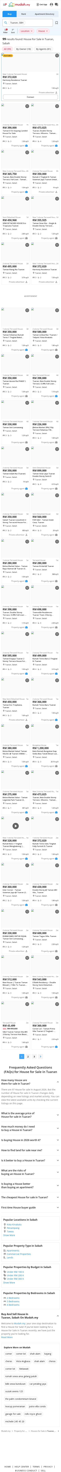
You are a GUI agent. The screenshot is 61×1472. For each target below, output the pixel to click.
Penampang (13, 1227)
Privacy (48, 1466)
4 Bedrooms (13, 1304)
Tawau (10, 1231)
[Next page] (40, 1056)
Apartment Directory (44, 14)
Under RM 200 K (15, 1275)
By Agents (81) (43, 49)
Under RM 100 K (15, 1271)
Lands (10, 1257)
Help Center (22, 1466)
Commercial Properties (19, 1253)
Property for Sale (21, 1431)
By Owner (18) (23, 49)
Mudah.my (19, 1323)
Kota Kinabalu (14, 1224)
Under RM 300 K (15, 1278)
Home (8, 1466)
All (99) (7, 49)
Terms (36, 1466)
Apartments (13, 1250)
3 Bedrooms (13, 1301)
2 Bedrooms (13, 1297)
